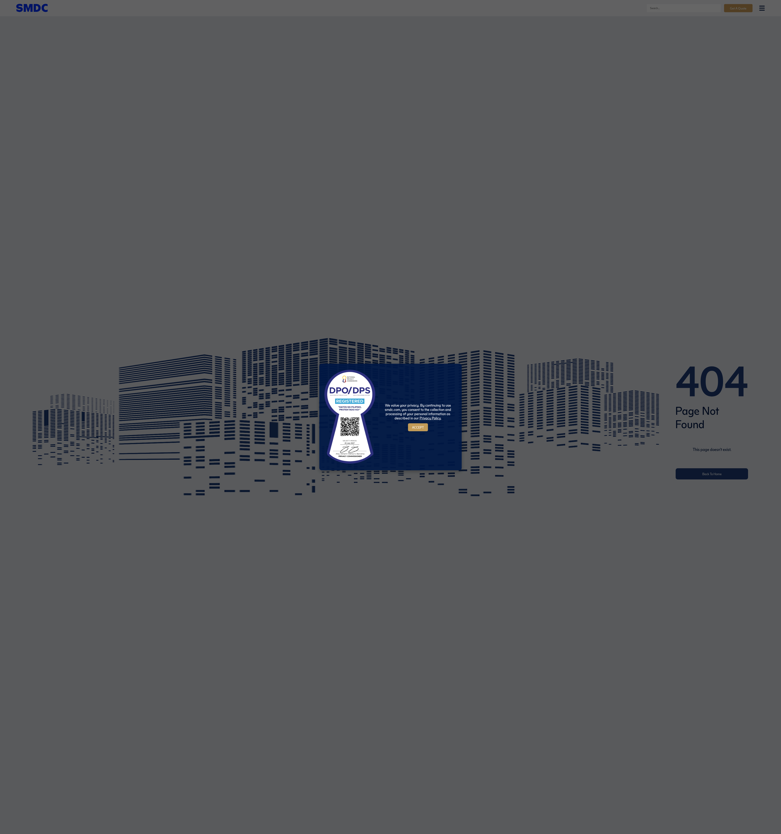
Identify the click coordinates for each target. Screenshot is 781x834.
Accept (418, 427)
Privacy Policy (430, 418)
